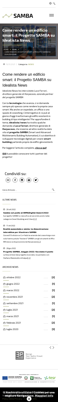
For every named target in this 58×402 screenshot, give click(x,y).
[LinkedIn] (21, 180)
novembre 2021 (30, 296)
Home (6, 49)
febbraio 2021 (30, 322)
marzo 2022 (30, 290)
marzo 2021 (30, 316)
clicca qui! (41, 147)
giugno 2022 (30, 283)
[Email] (8, 180)
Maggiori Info (44, 395)
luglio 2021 (30, 309)
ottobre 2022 (30, 277)
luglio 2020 (30, 329)
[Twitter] (35, 180)
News (14, 49)
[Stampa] (28, 180)
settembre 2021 (30, 303)
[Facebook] (15, 180)
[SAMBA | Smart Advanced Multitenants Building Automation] (17, 15)
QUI (4, 153)
